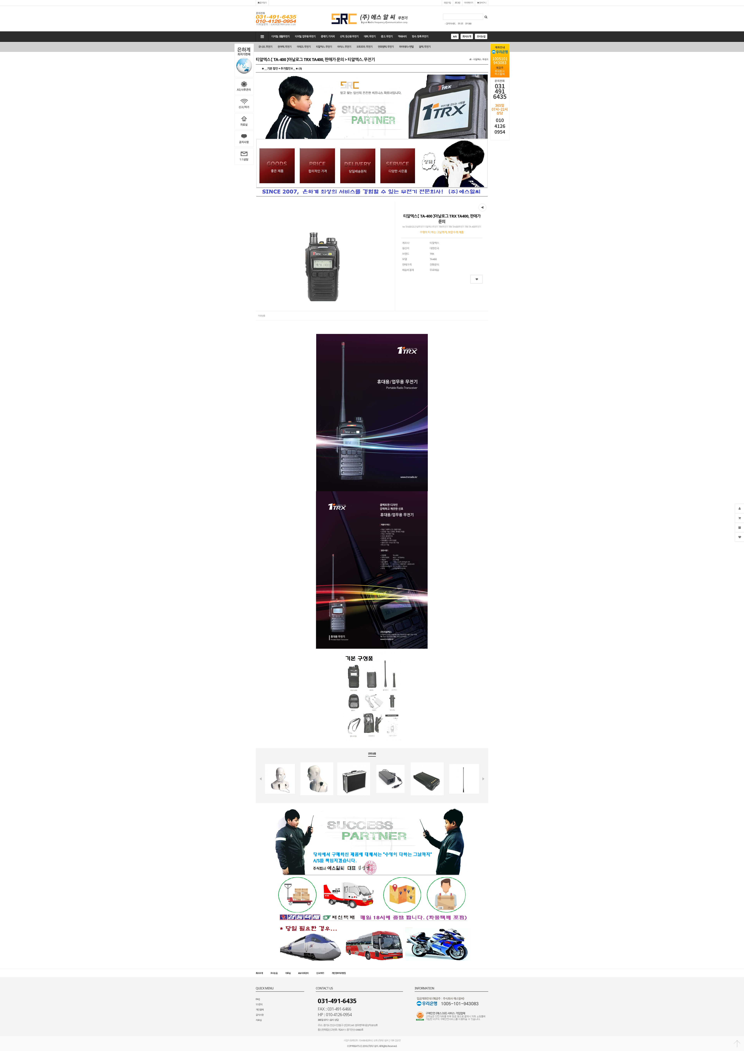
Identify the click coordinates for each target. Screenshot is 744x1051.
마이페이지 (468, 2)
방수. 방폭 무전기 (420, 36)
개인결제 (260, 1009)
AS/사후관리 (303, 973)
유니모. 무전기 (265, 46)
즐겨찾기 (263, 2)
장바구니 (482, 2)
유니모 (460, 23)
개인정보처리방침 (339, 973)
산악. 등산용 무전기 (349, 36)
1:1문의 (259, 1004)
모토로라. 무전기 (364, 46)
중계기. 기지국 (328, 36)
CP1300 (468, 23)
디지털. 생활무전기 (280, 36)
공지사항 (260, 1015)
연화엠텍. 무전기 (386, 46)
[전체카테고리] (262, 36)
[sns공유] (482, 207)
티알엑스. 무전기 (324, 46)
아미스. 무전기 (344, 46)
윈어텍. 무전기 (284, 46)
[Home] (470, 59)
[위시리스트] (476, 279)
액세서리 (402, 36)
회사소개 (466, 36)
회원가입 (447, 2)
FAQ (258, 999)
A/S (455, 36)
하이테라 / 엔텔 (406, 46)
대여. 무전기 (369, 36)
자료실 (287, 973)
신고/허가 (320, 973)
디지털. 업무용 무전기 (305, 36)
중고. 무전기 (387, 36)
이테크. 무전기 (304, 46)
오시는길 (481, 36)
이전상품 (261, 315)
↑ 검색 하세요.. (450, 23)
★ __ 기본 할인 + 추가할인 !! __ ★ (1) (282, 68)
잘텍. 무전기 (425, 46)
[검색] (486, 16)
